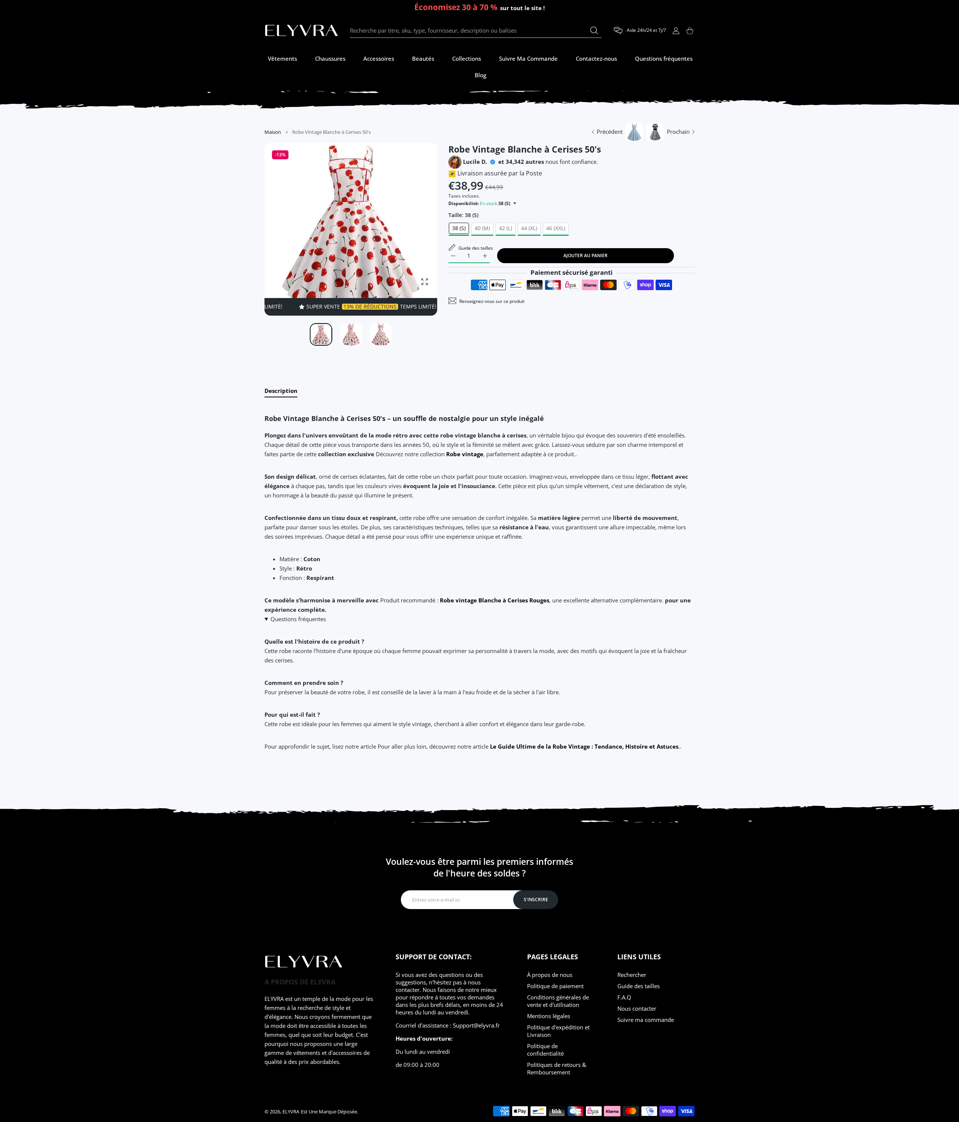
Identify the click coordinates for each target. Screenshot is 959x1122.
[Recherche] (594, 30)
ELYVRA (290, 1111)
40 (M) (482, 228)
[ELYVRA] (301, 30)
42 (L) (505, 228)
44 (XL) (529, 228)
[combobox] (476, 31)
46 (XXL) (555, 228)
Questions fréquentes (298, 619)
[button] (413, 229)
